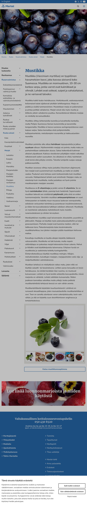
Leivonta (5, 271)
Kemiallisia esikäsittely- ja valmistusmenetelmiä (10, 98)
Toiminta (50, 436)
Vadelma (9, 197)
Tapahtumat (52, 440)
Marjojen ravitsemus (10, 181)
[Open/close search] (78, 6)
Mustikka (10, 186)
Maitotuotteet (10, 257)
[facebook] (75, 1)
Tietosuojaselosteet (55, 471)
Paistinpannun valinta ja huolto (9, 90)
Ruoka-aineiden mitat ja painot (9, 127)
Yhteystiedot (9, 440)
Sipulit (7, 232)
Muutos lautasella (6, 69)
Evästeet (50, 467)
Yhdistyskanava (10, 452)
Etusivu (4, 57)
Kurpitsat (8, 146)
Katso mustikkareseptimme (55, 369)
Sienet (7, 206)
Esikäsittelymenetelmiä (10, 85)
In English (6, 1)
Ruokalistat (7, 262)
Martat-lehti (52, 459)
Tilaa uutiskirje (53, 452)
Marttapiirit (51, 444)
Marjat (42, 57)
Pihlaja (9, 190)
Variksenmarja (12, 201)
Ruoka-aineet (33, 57)
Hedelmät (9, 240)
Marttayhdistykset (54, 448)
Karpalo (9, 159)
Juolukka (9, 155)
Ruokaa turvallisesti (8, 120)
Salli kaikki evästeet (72, 486)
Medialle (7, 444)
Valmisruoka (8, 266)
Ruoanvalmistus (21, 57)
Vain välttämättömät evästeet (72, 491)
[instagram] (81, 1)
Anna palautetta (54, 463)
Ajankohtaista (9, 448)
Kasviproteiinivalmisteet (11, 142)
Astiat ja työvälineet (7, 114)
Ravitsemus (7, 75)
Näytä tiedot (72, 496)
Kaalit (7, 221)
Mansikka (10, 166)
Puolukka (10, 194)
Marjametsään (12, 170)
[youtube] (84, 1)
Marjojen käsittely (9, 175)
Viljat (7, 244)
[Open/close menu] (84, 6)
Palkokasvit (9, 248)
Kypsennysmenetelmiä (10, 105)
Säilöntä (5, 275)
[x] (78, 1)
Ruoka (11, 57)
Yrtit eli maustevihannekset (11, 215)
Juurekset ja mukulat (9, 226)
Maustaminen (8, 109)
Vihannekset (10, 236)
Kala (6, 138)
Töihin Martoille (10, 456)
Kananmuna (9, 252)
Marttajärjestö (9, 436)
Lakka (8, 163)
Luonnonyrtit (10, 210)
